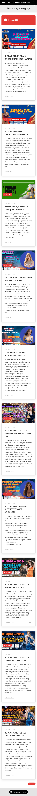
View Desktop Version (20, 792)
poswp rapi (9, 96)
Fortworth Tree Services (16, 2)
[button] (34, 5)
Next (30, 784)
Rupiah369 (7, 44)
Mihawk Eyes (9, 471)
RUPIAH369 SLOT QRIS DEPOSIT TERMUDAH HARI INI (18, 433)
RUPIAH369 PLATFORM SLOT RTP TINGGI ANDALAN (16, 509)
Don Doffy (8, 242)
